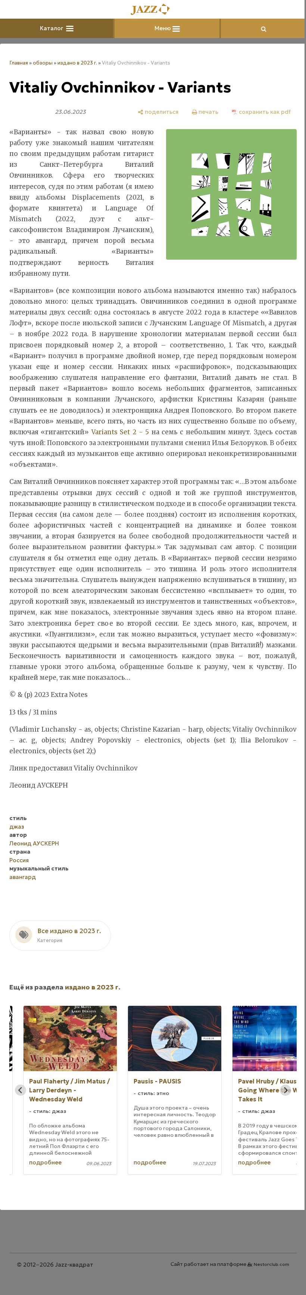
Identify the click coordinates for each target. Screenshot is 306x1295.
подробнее (45, 1173)
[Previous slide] (20, 1101)
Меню (160, 28)
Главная (18, 63)
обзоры (43, 63)
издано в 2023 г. (77, 63)
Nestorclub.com (266, 1275)
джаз (16, 837)
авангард (22, 887)
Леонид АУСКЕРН (34, 854)
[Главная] (150, 10)
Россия (19, 871)
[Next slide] (279, 1101)
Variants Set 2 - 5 (118, 432)
